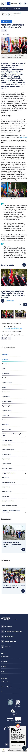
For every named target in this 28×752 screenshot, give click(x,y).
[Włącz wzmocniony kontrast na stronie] (25, 3)
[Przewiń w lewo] (21, 304)
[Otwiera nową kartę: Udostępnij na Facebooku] (2, 30)
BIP (1, 691)
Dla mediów (3, 666)
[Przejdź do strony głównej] (4, 3)
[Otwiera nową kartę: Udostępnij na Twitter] (5, 30)
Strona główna (5, 13)
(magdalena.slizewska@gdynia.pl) (13, 328)
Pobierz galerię (24, 265)
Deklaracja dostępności (6, 686)
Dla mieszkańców (15, 13)
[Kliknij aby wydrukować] (9, 338)
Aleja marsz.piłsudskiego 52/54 (13, 631)
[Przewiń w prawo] (25, 304)
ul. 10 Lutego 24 (8, 636)
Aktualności (5, 8)
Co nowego (12, 14)
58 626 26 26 (7, 646)
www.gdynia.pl (23, 137)
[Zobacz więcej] (23, 549)
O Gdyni (2, 671)
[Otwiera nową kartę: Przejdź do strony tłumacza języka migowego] (20, 3)
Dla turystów (4, 661)
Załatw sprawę (16, 8)
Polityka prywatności (5, 681)
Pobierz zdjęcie (10, 300)
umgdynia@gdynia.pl (10, 641)
